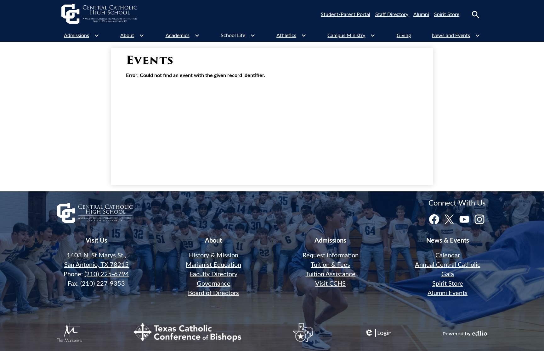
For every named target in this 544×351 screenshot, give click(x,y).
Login (378, 333)
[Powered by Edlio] (465, 333)
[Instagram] (479, 219)
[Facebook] (434, 219)
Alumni (421, 14)
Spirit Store (446, 14)
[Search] (476, 15)
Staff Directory (391, 14)
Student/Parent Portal (345, 14)
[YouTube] (464, 219)
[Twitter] (449, 219)
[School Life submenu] (238, 35)
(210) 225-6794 (106, 274)
